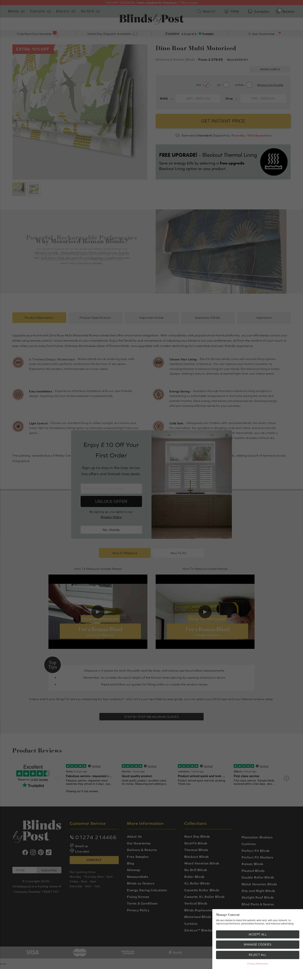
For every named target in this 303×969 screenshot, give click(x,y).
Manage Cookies (257, 944)
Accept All (258, 934)
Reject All (258, 954)
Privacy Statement (257, 963)
